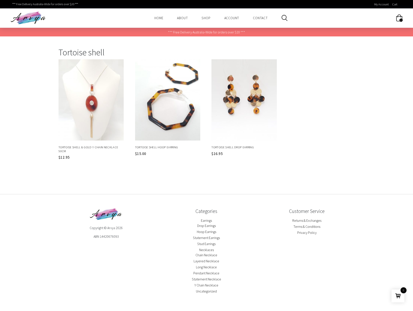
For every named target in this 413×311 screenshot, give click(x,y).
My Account (381, 4)
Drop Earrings (206, 225)
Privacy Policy (307, 232)
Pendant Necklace (206, 273)
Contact (260, 18)
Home (158, 18)
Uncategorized (206, 291)
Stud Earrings (206, 244)
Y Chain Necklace (206, 285)
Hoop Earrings (206, 232)
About (182, 18)
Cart (394, 4)
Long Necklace (206, 267)
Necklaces (206, 250)
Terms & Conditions (306, 226)
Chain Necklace (206, 255)
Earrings (206, 220)
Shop (206, 18)
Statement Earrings (206, 238)
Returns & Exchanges (306, 220)
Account (231, 18)
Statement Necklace (206, 279)
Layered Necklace (206, 261)
